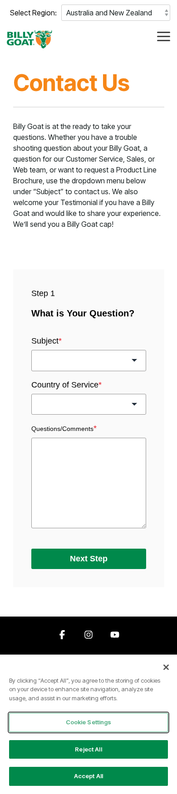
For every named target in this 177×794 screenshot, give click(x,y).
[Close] (166, 667)
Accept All (88, 776)
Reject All (88, 749)
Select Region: (33, 13)
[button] (163, 36)
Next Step (89, 558)
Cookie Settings (89, 722)
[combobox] (88, 360)
